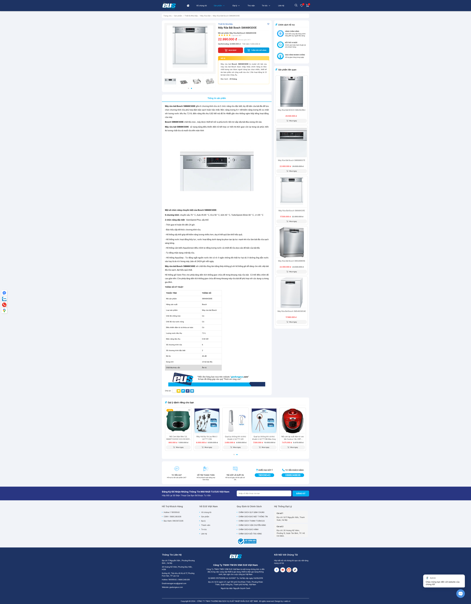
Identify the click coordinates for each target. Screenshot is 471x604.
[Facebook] (276, 569)
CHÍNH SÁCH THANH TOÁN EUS (252, 521)
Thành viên (205, 525)
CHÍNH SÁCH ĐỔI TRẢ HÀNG (250, 534)
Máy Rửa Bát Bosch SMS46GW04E (292, 311)
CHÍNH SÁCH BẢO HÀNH (248, 529)
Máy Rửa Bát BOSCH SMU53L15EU (291, 110)
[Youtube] (282, 569)
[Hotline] (4, 305)
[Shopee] (288, 569)
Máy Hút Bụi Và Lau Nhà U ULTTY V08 (206, 437)
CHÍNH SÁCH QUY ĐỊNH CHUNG (251, 512)
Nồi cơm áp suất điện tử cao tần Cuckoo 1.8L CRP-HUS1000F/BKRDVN (292, 437)
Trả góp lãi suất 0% (235, 475)
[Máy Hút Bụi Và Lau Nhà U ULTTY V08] (207, 421)
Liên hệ (204, 534)
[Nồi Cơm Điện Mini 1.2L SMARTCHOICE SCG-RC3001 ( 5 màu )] (178, 421)
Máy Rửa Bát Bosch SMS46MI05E (291, 261)
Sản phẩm (205, 517)
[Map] (4, 310)
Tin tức (204, 529)
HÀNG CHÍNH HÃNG (292, 31)
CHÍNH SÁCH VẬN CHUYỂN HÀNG (252, 525)
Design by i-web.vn (282, 601)
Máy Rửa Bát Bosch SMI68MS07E (291, 160)
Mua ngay (293, 121)
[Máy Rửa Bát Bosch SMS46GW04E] (291, 292)
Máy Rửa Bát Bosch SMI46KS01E (292, 211)
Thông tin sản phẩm (217, 98)
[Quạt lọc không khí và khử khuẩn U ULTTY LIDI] (235, 421)
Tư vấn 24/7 (177, 475)
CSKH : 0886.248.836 (172, 517)
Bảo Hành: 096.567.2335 (173, 521)
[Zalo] (4, 299)
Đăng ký (300, 493)
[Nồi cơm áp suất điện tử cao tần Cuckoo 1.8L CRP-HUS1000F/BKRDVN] (292, 421)
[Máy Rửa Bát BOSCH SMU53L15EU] (291, 91)
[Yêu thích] (301, 6)
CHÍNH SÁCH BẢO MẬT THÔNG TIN (253, 517)
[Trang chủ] (188, 6)
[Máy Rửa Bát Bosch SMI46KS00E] (190, 48)
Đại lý (203, 521)
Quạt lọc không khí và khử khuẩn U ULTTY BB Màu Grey (264, 437)
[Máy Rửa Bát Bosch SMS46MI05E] (291, 242)
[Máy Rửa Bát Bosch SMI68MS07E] (291, 142)
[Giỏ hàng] (307, 6)
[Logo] (235, 556)
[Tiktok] (295, 569)
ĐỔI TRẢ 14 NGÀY (291, 42)
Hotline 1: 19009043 (172, 512)
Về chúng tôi (206, 512)
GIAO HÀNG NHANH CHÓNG (295, 55)
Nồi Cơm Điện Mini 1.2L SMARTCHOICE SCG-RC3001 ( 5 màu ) (178, 437)
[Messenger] (4, 293)
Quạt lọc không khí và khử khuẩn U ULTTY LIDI (235, 437)
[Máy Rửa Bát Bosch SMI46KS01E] (291, 192)
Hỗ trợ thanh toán (206, 475)
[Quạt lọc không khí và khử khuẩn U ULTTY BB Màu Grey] (264, 421)
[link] (201, 5)
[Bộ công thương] (246, 541)
